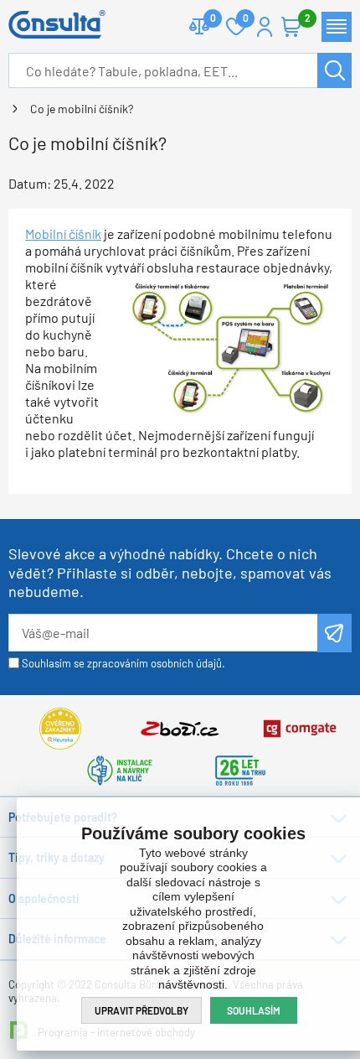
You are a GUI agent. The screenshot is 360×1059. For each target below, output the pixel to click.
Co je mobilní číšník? (81, 108)
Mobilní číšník (63, 233)
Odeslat (334, 633)
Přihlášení (265, 27)
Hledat (334, 70)
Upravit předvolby (141, 1010)
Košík (291, 27)
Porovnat (199, 27)
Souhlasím (253, 1010)
